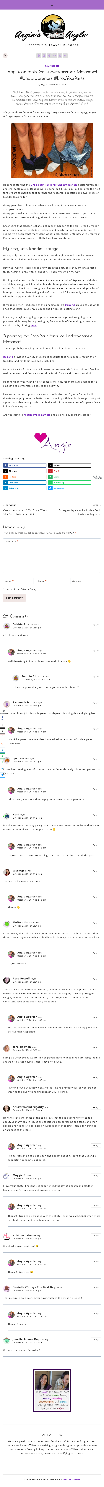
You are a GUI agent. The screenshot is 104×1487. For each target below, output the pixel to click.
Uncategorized (52, 66)
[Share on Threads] (2, 731)
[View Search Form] (5, 55)
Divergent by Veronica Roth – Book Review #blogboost (80, 510)
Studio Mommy (71, 1479)
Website (77, 580)
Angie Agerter (27, 650)
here (34, 325)
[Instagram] (44, 55)
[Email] (65, 55)
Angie (44, 84)
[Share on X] (2, 724)
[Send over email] (2, 756)
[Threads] (49, 55)
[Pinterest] (60, 55)
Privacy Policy (29, 589)
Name (9, 580)
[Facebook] (38, 55)
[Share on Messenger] (2, 774)
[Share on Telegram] (2, 768)
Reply (96, 625)
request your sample (37, 414)
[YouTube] (54, 55)
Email (42, 580)
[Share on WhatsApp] (2, 762)
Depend (70, 304)
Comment (11, 541)
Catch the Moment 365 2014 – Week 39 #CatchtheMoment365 (25, 510)
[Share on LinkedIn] (2, 749)
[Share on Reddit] (2, 743)
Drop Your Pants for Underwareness (54, 184)
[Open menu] (52, 5)
